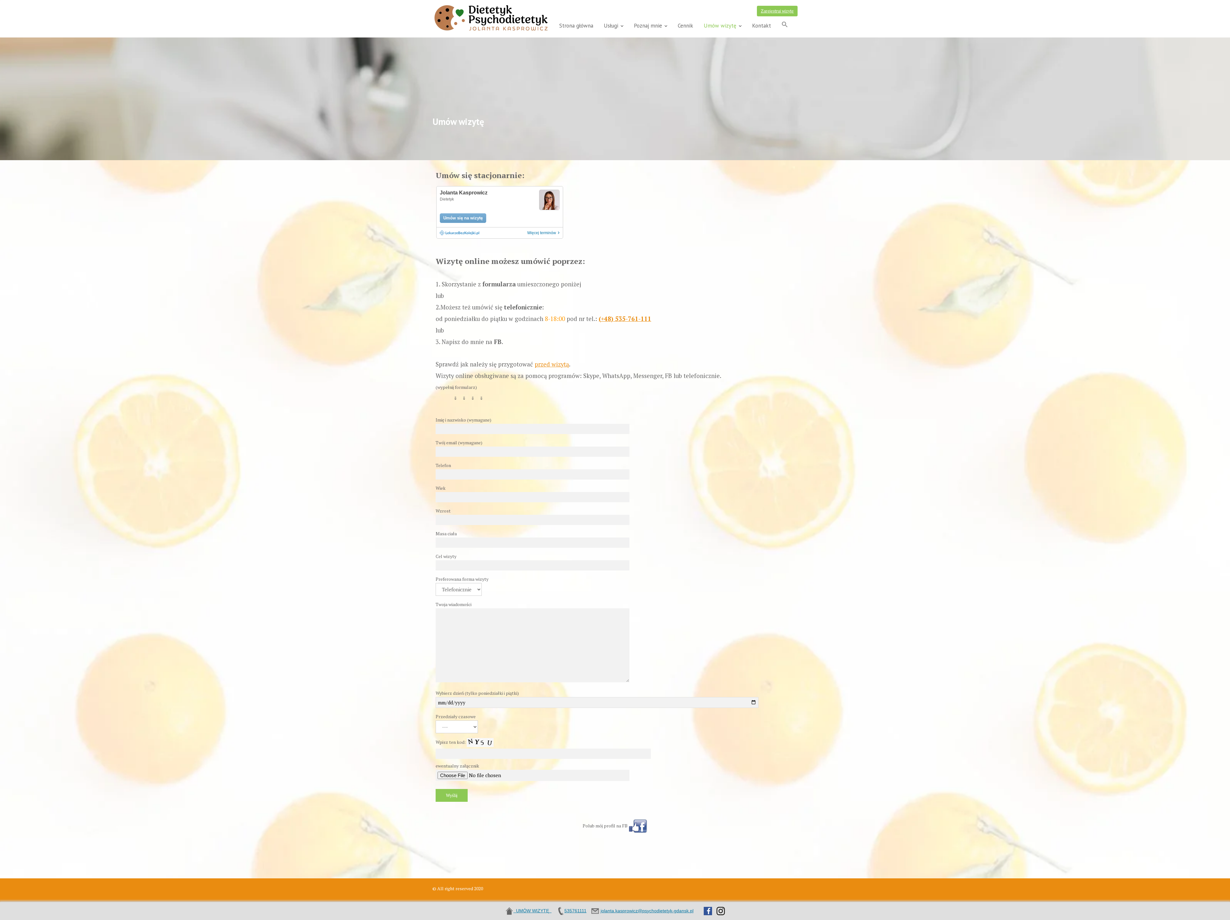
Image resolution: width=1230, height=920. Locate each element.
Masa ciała (446, 533)
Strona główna (576, 25)
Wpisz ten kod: (451, 742)
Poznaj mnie (648, 25)
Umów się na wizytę (463, 218)
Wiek (441, 488)
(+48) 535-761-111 (625, 319)
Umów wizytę (720, 25)
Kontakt (761, 25)
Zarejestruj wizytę (777, 11)
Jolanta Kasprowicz (464, 192)
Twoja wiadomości (454, 604)
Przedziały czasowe (456, 716)
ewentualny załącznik (457, 766)
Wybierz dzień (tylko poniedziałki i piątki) (477, 693)
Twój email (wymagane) (459, 442)
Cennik (685, 25)
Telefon (443, 465)
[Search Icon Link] (785, 25)
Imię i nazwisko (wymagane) (463, 420)
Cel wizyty (446, 556)
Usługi (611, 25)
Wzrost (443, 511)
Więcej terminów (543, 233)
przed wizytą (552, 364)
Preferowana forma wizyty (462, 579)
